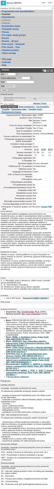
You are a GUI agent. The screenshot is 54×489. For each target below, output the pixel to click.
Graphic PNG (46, 207)
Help (4, 65)
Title (2, 82)
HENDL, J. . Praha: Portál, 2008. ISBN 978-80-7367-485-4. (27, 338)
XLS (4, 209)
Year (2, 86)
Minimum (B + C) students (21, 166)
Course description (9, 107)
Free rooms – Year (11, 47)
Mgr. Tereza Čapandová (31, 314)
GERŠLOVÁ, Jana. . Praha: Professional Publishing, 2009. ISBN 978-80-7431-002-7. (28, 343)
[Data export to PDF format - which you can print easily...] (44, 70)
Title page (7, 59)
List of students (42, 107)
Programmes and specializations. (18, 11)
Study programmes (26, 107)
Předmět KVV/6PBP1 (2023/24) (35, 298)
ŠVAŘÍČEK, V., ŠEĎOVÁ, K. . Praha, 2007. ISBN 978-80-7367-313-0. (29, 366)
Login (43, 3)
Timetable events (10, 29)
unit (2, 74)
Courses (6, 14)
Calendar (6, 62)
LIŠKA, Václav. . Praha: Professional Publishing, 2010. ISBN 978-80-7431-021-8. (29, 350)
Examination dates (11, 26)
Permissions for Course (11, 112)
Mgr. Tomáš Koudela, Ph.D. (28, 312)
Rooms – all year (10, 41)
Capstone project (10, 50)
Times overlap (9, 53)
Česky (50, 3)
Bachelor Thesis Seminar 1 (40, 104)
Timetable (6, 109)
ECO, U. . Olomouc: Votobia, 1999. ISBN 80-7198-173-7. (26, 355)
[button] (3, 3)
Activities (5, 295)
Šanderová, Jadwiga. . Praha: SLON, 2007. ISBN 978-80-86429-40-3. (28, 360)
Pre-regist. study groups (14, 35)
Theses (5, 32)
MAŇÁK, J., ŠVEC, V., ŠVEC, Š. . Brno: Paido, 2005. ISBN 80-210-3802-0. (29, 373)
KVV (34, 115)
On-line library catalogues (18, 377)
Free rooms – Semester (13, 44)
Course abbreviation (8, 78)
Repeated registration (23, 158)
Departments (8, 17)
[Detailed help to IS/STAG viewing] (51, 70)
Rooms (5, 38)
